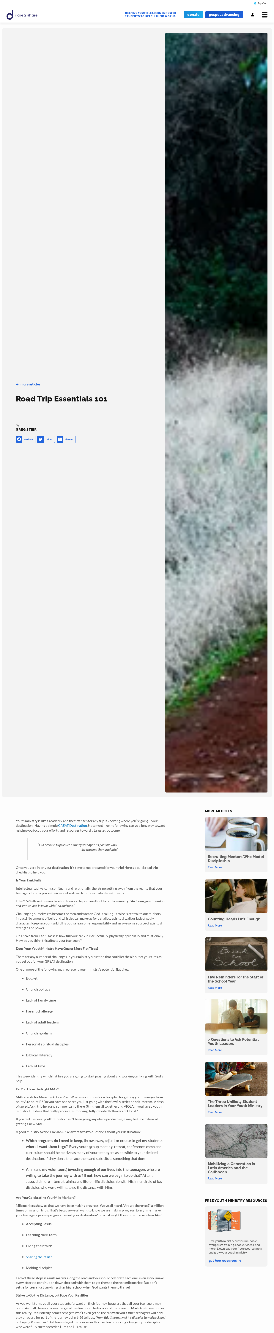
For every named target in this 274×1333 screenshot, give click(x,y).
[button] (25, 439)
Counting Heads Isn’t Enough (234, 919)
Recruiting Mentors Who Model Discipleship (236, 858)
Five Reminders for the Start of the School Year (236, 979)
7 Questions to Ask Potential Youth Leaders (233, 1041)
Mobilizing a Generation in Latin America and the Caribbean (231, 1168)
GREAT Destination (72, 825)
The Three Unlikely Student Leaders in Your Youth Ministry (235, 1103)
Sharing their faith (39, 1257)
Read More (215, 867)
